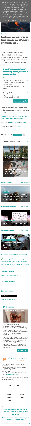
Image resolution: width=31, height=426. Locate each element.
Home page (9, 394)
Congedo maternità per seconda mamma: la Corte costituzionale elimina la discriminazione (15, 197)
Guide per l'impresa (8, 230)
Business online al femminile (9, 220)
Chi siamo (9, 307)
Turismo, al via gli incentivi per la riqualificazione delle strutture (14, 156)
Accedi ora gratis (21, 101)
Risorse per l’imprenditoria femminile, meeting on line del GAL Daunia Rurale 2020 (15, 171)
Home (2, 33)
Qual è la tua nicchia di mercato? (15, 223)
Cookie (9, 400)
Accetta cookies (20, 20)
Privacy (22, 397)
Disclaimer (9, 397)
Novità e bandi (6, 182)
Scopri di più (22, 350)
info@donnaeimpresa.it (12, 374)
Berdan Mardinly (14, 122)
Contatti (22, 394)
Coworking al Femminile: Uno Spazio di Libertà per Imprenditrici (14, 245)
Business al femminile (9, 206)
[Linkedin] (18, 385)
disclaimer (19, 126)
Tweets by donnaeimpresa (8, 299)
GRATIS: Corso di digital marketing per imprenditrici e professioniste (15, 71)
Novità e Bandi (8, 33)
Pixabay (23, 122)
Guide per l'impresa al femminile (9, 239)
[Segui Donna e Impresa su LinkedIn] (11, 275)
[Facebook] (14, 385)
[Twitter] (10, 385)
